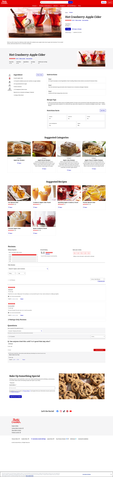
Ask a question (85, 20)
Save (69, 29)
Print (10, 82)
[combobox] (55, 2)
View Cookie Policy (29, 475)
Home (66, 12)
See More (103, 110)
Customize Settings (87, 474)
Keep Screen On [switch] (10, 90)
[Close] (111, 474)
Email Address (12, 385)
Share (10, 85)
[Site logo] (17, 421)
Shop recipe (39, 74)
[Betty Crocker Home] (4, 2)
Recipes (71, 12)
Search (70, 2)
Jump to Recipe (77, 29)
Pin (9, 79)
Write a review (78, 20)
